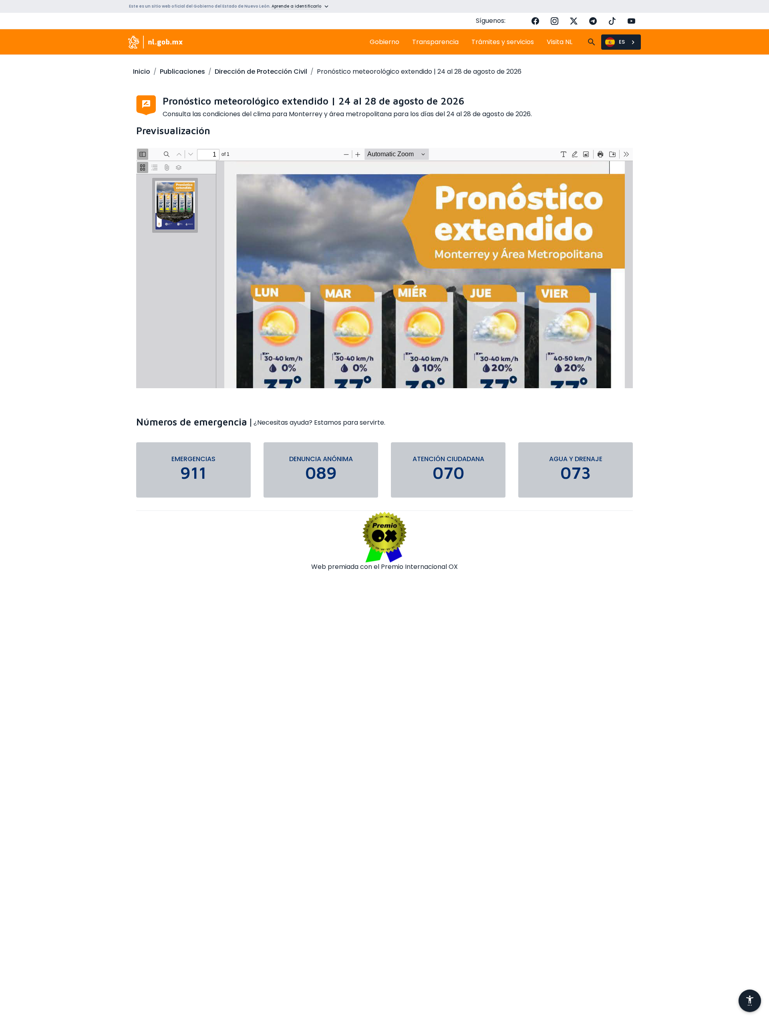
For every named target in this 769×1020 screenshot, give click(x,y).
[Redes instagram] (554, 21)
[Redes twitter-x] (573, 21)
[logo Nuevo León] (155, 42)
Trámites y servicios (502, 41)
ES (622, 42)
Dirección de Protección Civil (261, 71)
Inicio (141, 71)
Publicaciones (182, 71)
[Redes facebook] (535, 21)
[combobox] (621, 42)
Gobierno (384, 41)
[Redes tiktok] (612, 21)
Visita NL (559, 41)
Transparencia (435, 41)
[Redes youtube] (631, 21)
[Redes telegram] (592, 21)
